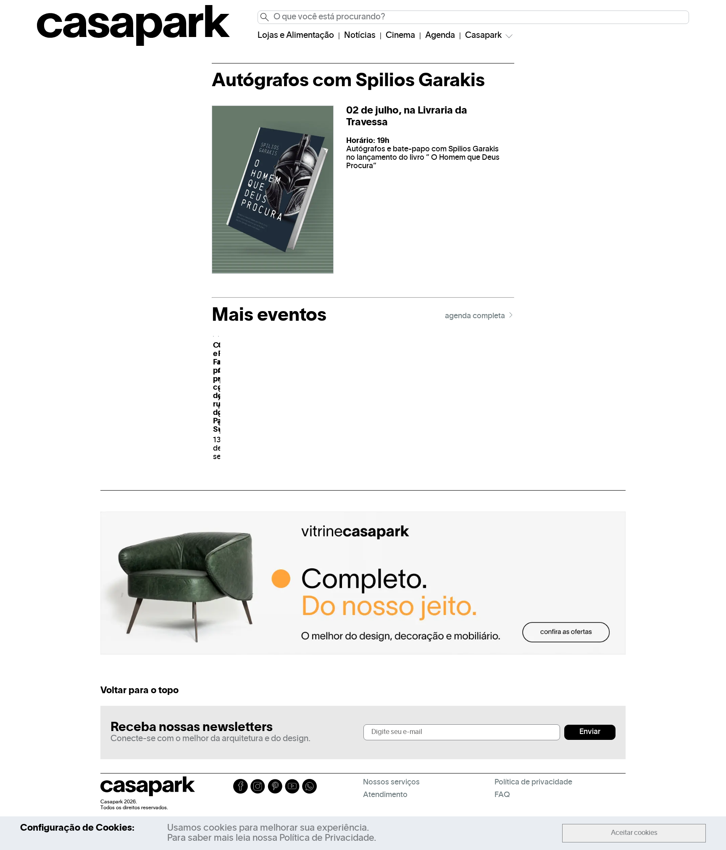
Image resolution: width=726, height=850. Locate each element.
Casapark (483, 36)
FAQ (502, 795)
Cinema (400, 36)
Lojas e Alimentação (296, 36)
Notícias (360, 36)
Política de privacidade (533, 782)
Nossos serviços (391, 782)
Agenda (440, 36)
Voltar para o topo (139, 690)
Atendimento (385, 795)
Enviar (589, 732)
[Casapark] (133, 44)
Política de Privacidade (326, 838)
